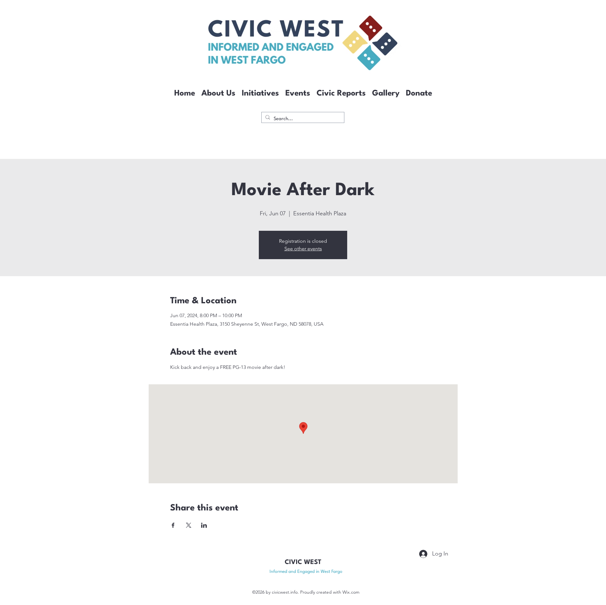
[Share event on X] (189, 525)
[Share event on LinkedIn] (204, 525)
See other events (303, 249)
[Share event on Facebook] (173, 525)
